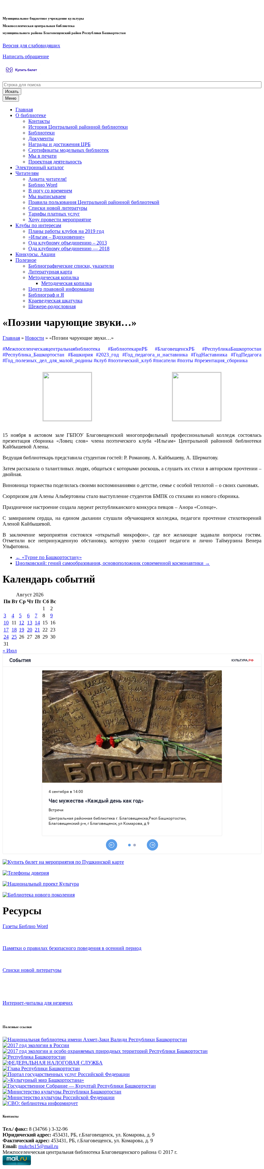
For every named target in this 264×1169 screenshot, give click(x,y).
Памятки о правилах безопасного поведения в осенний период (72, 948)
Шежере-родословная (52, 306)
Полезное (25, 260)
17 (6, 629)
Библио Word (42, 185)
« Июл (10, 650)
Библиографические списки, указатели (71, 266)
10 (6, 622)
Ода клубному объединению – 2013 (67, 242)
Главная (24, 109)
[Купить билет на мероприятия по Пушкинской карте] (22, 73)
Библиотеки (41, 132)
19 (21, 629)
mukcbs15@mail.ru (38, 1146)
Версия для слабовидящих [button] (31, 45)
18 (14, 629)
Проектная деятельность (55, 161)
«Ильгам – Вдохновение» (56, 237)
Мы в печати (42, 156)
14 (37, 622)
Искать (12, 91)
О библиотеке (30, 115)
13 (29, 622)
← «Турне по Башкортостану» (48, 557)
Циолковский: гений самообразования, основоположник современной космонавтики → (112, 563)
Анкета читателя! (47, 179)
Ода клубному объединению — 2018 (68, 248)
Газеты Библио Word (25, 926)
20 (29, 629)
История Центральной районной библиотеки (78, 127)
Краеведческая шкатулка (55, 300)
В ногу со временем (50, 190)
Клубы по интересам (38, 225)
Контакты (39, 121)
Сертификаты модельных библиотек (68, 150)
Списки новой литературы (57, 208)
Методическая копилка (53, 277)
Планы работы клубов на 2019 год (66, 231)
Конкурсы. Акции (35, 254)
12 (21, 622)
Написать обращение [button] (26, 56)
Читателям (27, 173)
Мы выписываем (47, 196)
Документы (41, 138)
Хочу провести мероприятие (59, 219)
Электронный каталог (39, 167)
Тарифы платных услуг (54, 213)
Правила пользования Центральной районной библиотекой (93, 202)
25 (14, 637)
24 (6, 637)
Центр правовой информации (61, 289)
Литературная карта (50, 271)
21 (37, 629)
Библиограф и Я (46, 295)
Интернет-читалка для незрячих (38, 1003)
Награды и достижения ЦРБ (59, 144)
